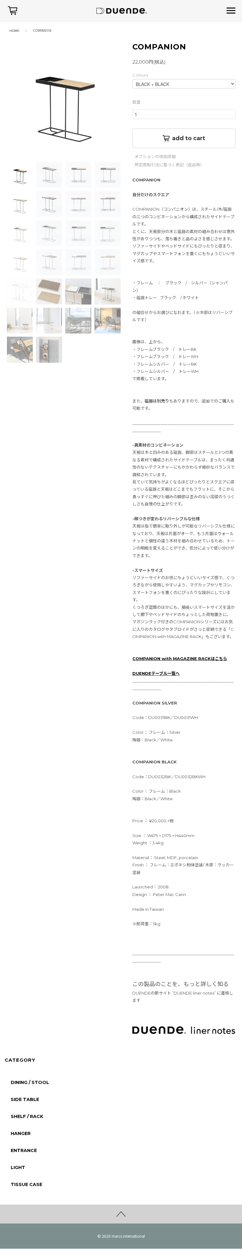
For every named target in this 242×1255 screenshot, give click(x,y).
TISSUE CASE (26, 1184)
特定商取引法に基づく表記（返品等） (169, 165)
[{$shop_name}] (121, 10)
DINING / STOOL (30, 1082)
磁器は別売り (157, 400)
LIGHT (18, 1167)
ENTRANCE (24, 1150)
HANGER (21, 1133)
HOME (14, 30)
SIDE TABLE (25, 1099)
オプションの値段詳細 (155, 157)
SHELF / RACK (27, 1116)
